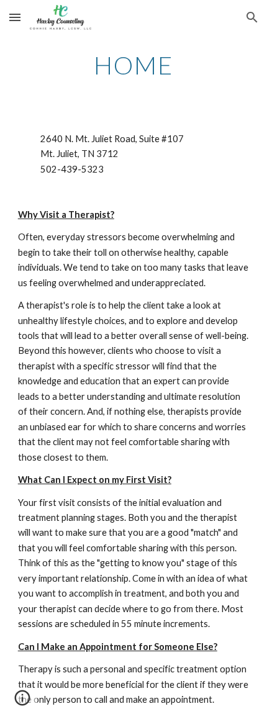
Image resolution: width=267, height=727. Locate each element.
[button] (15, 17)
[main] (134, 65)
